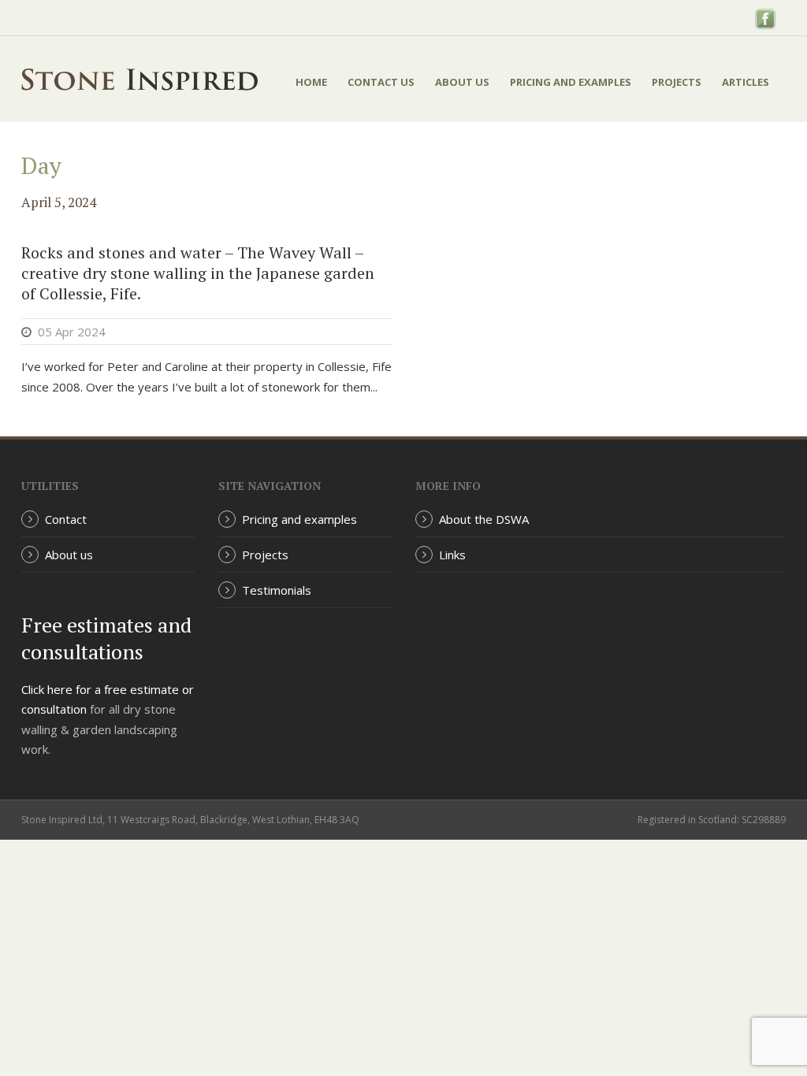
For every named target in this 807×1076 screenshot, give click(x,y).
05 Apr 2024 (72, 331)
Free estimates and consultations (106, 638)
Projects (676, 82)
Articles (745, 82)
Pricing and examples (570, 82)
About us (462, 82)
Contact (66, 519)
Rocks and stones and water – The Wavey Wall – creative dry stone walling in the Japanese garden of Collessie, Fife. (197, 273)
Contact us (381, 82)
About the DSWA (484, 519)
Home (311, 82)
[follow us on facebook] (765, 17)
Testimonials (276, 590)
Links (452, 554)
